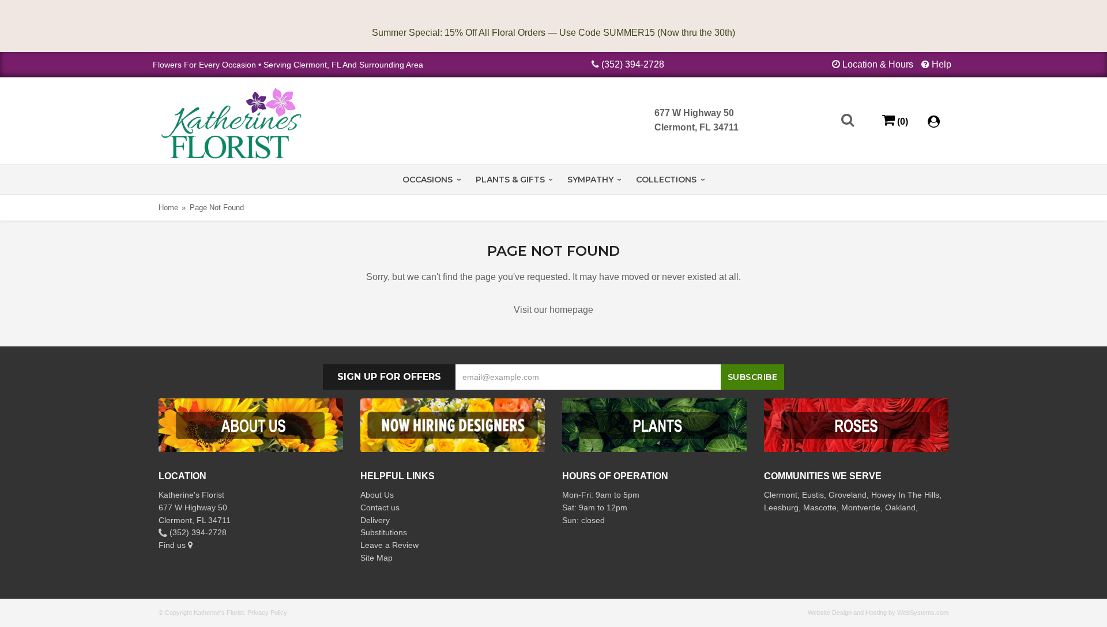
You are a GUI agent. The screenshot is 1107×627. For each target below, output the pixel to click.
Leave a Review (389, 545)
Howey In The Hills (905, 494)
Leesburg (781, 507)
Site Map (376, 557)
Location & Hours (877, 64)
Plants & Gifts (510, 179)
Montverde (860, 507)
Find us (173, 545)
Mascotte (820, 507)
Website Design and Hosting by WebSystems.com (878, 612)
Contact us (380, 507)
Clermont (780, 494)
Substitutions (383, 532)
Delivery (375, 520)
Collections (666, 179)
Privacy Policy (267, 612)
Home (168, 207)
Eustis (813, 494)
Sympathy (590, 179)
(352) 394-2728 (632, 64)
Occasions (427, 179)
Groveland (848, 494)
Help (941, 64)
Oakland (900, 507)
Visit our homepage (553, 310)
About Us (377, 494)
